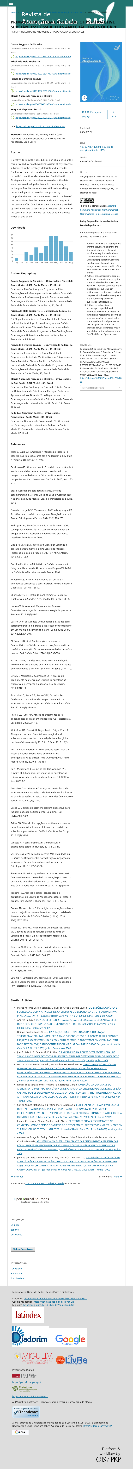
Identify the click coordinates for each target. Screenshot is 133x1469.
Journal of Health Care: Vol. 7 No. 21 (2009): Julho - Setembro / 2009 (76, 1015)
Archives (25, 12)
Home (14, 12)
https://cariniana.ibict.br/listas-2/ (30, 1396)
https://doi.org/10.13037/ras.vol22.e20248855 (40, 126)
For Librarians (17, 1278)
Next (116, 1176)
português (16, 1234)
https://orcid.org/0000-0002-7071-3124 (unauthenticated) (43, 117)
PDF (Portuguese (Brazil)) (92, 114)
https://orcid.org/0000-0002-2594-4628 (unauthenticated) (43, 73)
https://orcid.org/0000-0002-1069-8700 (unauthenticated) (43, 104)
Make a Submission (23, 1249)
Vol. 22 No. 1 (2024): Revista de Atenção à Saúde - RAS (58, 12)
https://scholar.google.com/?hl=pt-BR (54, 1301)
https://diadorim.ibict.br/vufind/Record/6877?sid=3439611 (55, 1298)
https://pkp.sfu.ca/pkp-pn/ (26, 1382)
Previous (18, 1176)
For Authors (16, 1273)
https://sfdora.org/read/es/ (97, 1425)
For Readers (16, 1268)
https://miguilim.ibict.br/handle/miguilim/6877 (48, 1304)
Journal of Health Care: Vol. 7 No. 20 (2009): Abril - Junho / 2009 (74, 1060)
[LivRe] (76, 1364)
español (15, 1229)
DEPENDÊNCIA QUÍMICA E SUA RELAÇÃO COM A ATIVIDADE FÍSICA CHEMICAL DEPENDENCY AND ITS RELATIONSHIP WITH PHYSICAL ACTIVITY (68, 1011)
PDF (114, 116)
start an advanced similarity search (44, 1183)
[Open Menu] (10, 3)
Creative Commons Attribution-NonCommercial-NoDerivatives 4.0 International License (99, 209)
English (15, 1224)
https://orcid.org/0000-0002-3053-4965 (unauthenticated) (43, 90)
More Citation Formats (93, 387)
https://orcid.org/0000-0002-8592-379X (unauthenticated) (43, 56)
